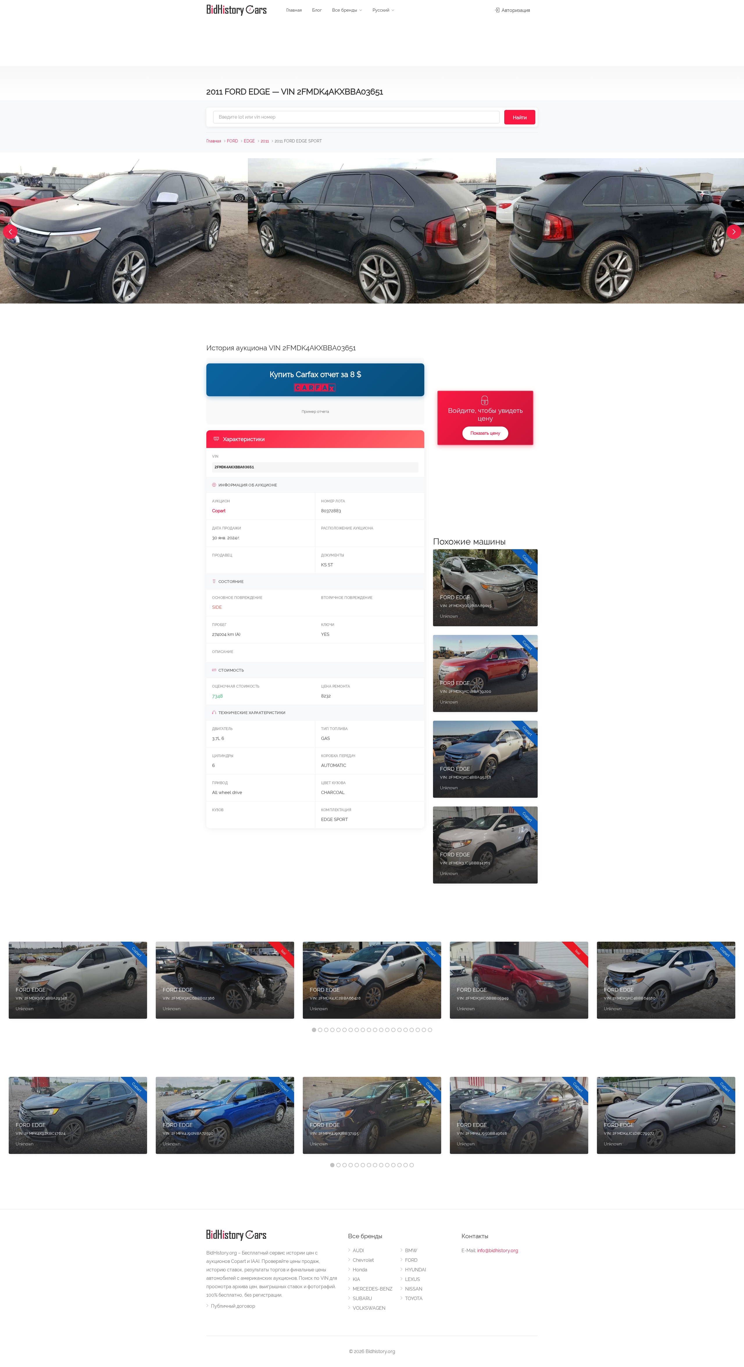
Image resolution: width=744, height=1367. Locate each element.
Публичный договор (233, 1306)
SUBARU (362, 1298)
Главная (294, 10)
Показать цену (485, 433)
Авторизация (515, 10)
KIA (356, 1279)
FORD (232, 141)
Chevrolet (363, 1260)
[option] (77, 983)
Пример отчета (315, 411)
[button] (10, 231)
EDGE (249, 141)
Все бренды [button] (344, 10)
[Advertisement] (372, 41)
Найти (520, 117)
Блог (317, 10)
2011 (265, 141)
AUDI (358, 1250)
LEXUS (412, 1279)
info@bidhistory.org (497, 1250)
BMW (411, 1250)
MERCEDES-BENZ (372, 1289)
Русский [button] (381, 10)
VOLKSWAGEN (369, 1308)
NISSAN (413, 1289)
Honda (360, 1270)
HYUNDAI (415, 1270)
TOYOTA (414, 1298)
